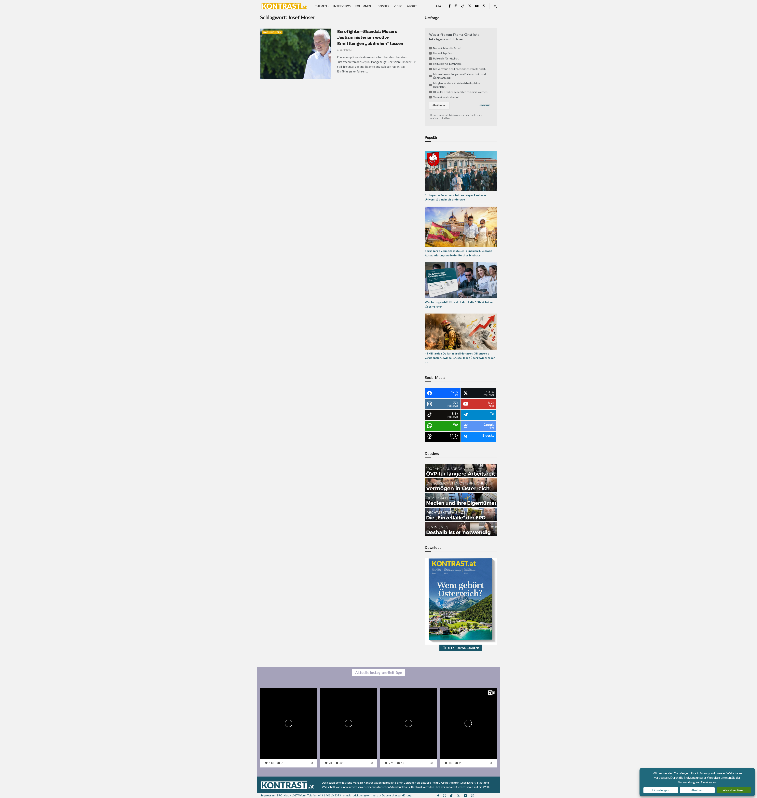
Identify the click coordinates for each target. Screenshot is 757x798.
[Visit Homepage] (284, 6)
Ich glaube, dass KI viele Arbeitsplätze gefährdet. (456, 84)
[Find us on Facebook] (450, 6)
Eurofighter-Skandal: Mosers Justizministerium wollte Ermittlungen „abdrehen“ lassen (370, 37)
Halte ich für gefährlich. (447, 63)
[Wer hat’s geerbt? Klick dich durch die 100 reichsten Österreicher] (461, 280)
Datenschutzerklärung (396, 795)
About (412, 6)
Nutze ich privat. (443, 53)
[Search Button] (495, 6)
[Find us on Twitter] (469, 6)
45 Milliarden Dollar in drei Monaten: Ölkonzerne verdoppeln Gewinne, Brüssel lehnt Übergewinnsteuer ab (460, 358)
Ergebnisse (484, 105)
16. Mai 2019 (345, 49)
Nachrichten (272, 32)
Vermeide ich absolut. (446, 97)
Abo (438, 6)
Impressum (268, 795)
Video (398, 6)
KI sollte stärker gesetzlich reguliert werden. (460, 92)
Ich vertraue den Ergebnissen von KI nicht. (459, 69)
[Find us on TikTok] (462, 6)
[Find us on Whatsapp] (484, 6)
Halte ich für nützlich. (446, 58)
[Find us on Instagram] (456, 6)
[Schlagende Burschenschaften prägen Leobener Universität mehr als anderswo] (461, 170)
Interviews (342, 6)
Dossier (383, 6)
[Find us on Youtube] (477, 6)
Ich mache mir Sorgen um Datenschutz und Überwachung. (459, 75)
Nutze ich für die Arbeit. (447, 48)
